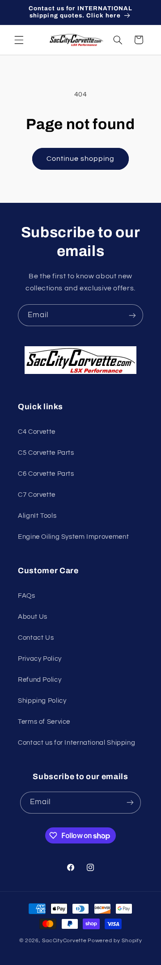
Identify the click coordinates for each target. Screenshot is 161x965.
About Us (32, 616)
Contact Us (36, 637)
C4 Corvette (36, 431)
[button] (18, 39)
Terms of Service (44, 721)
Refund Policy (39, 679)
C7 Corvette (36, 494)
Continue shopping (81, 158)
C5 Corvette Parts (46, 452)
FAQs (26, 595)
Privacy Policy (40, 658)
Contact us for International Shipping (76, 742)
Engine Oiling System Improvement (73, 536)
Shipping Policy (42, 700)
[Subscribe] (132, 315)
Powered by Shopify (115, 940)
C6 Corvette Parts (46, 473)
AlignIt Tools (37, 515)
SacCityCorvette (64, 940)
